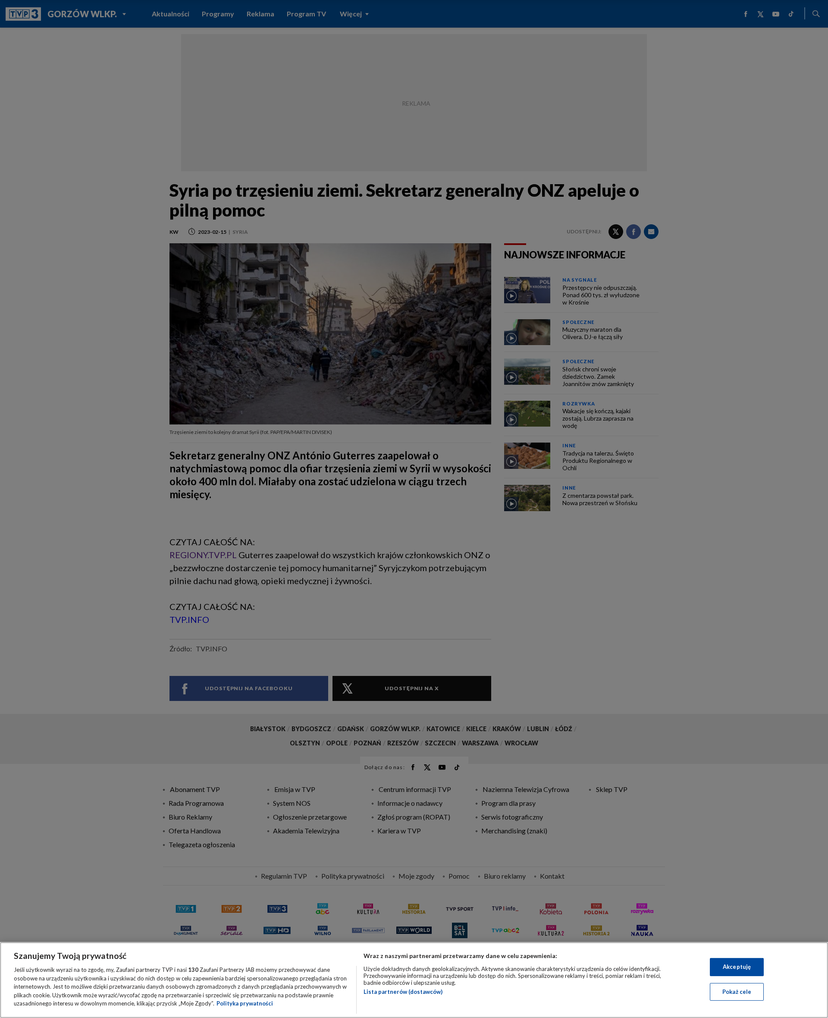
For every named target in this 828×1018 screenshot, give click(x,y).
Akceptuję (737, 966)
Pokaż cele (736, 991)
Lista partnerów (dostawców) (403, 991)
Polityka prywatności (244, 1003)
